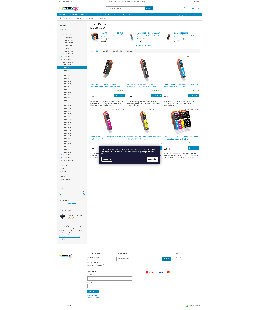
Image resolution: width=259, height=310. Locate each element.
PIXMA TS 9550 (68, 149)
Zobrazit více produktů (143, 45)
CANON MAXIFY (67, 35)
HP (63, 169)
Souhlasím (152, 159)
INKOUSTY (63, 171)
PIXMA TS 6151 (68, 136)
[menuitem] (62, 14)
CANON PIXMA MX (68, 158)
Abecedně (129, 51)
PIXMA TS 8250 (68, 111)
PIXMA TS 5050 (68, 89)
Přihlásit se (93, 291)
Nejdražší (105, 51)
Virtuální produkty (65, 179)
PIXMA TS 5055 (68, 95)
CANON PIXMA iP (68, 54)
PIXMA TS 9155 (68, 130)
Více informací (106, 154)
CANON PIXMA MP (68, 59)
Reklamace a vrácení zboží (95, 265)
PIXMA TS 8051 (68, 73)
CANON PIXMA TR (68, 163)
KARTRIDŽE (63, 29)
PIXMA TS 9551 (68, 152)
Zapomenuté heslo (93, 298)
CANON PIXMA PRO (68, 160)
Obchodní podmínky (114, 2)
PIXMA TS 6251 (68, 141)
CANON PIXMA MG (68, 57)
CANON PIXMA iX (68, 155)
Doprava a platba (92, 263)
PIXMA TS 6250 (68, 138)
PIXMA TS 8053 (68, 79)
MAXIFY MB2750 (68, 48)
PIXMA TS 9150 (68, 128)
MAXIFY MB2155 (68, 43)
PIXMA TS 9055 (68, 84)
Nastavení (107, 159)
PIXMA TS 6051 (68, 100)
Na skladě (67, 200)
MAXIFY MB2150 (68, 40)
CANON (64, 32)
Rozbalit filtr (71, 204)
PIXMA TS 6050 (68, 98)
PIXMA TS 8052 (68, 76)
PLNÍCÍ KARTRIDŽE (65, 174)
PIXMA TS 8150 (68, 65)
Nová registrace (92, 295)
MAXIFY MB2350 (68, 46)
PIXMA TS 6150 (68, 133)
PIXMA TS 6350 (68, 144)
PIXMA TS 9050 (68, 81)
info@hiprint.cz (182, 258)
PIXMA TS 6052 (68, 103)
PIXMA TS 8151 (68, 106)
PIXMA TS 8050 (68, 70)
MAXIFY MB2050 (68, 38)
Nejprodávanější (117, 51)
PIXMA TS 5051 (68, 92)
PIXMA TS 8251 (68, 114)
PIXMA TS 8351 (68, 122)
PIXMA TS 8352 (68, 125)
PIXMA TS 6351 (68, 147)
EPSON (64, 166)
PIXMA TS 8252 (68, 117)
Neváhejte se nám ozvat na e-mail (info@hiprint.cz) (69, 238)
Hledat (148, 8)
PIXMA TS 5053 (68, 87)
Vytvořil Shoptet (195, 306)
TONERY (62, 177)
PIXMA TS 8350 (68, 119)
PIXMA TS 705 (68, 68)
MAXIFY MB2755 (68, 51)
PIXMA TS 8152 (68, 108)
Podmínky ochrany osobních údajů (136, 2)
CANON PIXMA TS (68, 62)
